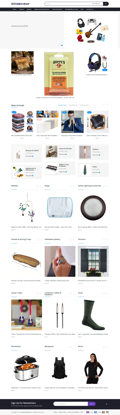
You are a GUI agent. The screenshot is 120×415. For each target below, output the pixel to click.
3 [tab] (62, 45)
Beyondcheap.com (27, 412)
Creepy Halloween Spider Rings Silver (57, 281)
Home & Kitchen (57, 9)
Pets (82, 9)
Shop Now (29, 156)
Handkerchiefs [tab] (62, 105)
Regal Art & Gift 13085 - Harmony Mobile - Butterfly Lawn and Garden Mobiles (37, 227)
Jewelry (29, 9)
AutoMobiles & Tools (71, 9)
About (56, 412)
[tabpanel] (60, 30)
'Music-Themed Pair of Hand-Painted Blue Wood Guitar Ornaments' (33, 334)
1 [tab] (58, 45)
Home (14, 9)
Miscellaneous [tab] (73, 105)
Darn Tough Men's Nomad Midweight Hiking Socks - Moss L (98, 334)
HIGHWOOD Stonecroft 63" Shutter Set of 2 (92, 281)
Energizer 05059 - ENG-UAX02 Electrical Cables (60, 334)
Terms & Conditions (74, 412)
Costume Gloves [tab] (84, 105)
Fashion (21, 9)
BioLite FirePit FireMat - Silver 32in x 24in (58, 227)
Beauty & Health (32, 150)
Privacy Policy (62, 412)
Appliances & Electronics (41, 9)
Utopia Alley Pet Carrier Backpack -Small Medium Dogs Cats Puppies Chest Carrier (72, 388)
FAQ (82, 412)
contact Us (89, 9)
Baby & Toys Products (64, 165)
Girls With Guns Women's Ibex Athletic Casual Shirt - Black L (97, 388)
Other (95, 167)
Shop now (15, 38)
